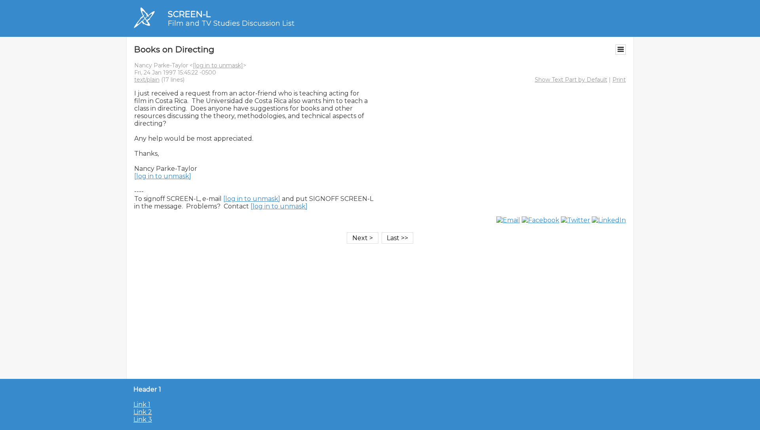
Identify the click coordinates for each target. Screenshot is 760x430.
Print (619, 79)
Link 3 (142, 419)
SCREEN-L (189, 14)
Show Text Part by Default (571, 79)
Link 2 (142, 412)
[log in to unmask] (218, 65)
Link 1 (141, 404)
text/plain (147, 79)
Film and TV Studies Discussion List (231, 23)
